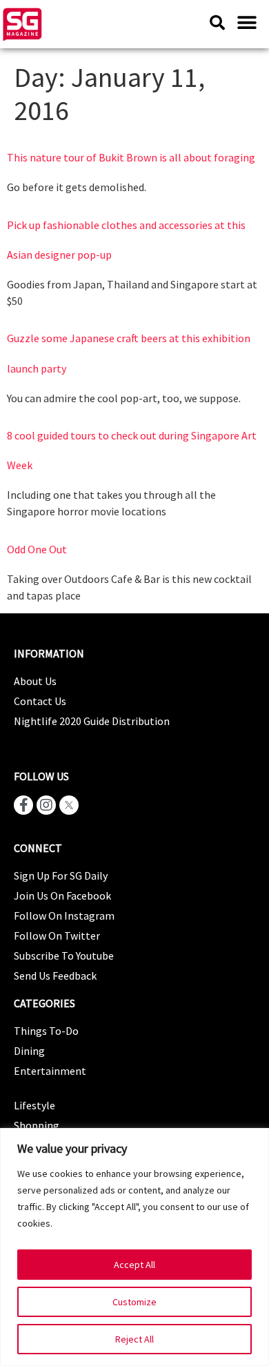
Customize (134, 1302)
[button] (246, 22)
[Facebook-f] (23, 805)
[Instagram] (46, 805)
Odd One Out (37, 549)
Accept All (134, 1264)
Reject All (134, 1339)
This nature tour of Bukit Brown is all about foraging (131, 157)
